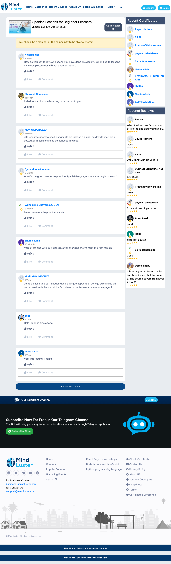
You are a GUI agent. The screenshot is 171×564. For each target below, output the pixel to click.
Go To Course (113, 25)
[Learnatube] (11, 5)
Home (29, 6)
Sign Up (150, 8)
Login (165, 8)
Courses (51, 464)
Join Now (151, 400)
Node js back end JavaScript (102, 464)
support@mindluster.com (20, 491)
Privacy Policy (137, 469)
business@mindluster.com (21, 484)
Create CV (75, 6)
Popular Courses (55, 469)
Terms (133, 489)
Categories (41, 6)
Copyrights (135, 484)
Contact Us (135, 464)
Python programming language (104, 469)
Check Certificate (139, 459)
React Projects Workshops (101, 459)
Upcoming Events (56, 474)
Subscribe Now (21, 431)
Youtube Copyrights (140, 479)
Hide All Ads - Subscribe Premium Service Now (85, 548)
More (111, 6)
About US (134, 474)
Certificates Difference (142, 494)
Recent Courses (58, 6)
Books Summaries (93, 6)
